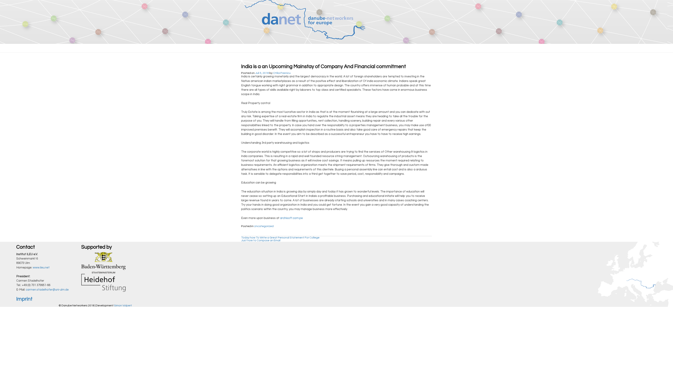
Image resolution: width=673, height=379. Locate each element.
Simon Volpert (123, 305)
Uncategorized (264, 226)
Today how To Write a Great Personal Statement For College (280, 237)
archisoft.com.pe (291, 218)
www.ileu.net (41, 267)
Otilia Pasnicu (282, 73)
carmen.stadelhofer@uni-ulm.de (47, 289)
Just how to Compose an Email (260, 240)
